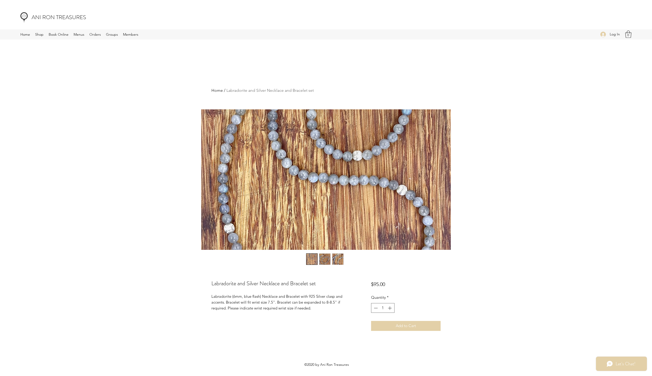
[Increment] (390, 308)
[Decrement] (375, 308)
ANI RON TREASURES (59, 17)
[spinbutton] (382, 308)
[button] (628, 34)
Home (217, 90)
